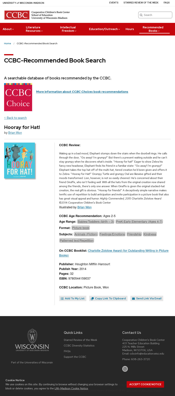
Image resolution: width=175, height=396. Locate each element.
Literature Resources (33, 29)
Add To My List (74, 298)
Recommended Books (153, 29)
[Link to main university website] (32, 351)
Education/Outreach (103, 29)
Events (113, 2)
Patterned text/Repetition (76, 240)
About (7, 29)
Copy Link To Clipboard (110, 298)
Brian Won (15, 133)
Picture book (80, 227)
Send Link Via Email (148, 298)
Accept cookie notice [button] (145, 384)
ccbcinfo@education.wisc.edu (147, 353)
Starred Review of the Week (141, 2)
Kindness (150, 234)
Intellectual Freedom (68, 29)
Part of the (32, 362)
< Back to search (15, 118)
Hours (130, 29)
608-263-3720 (140, 359)
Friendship (134, 234)
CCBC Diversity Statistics (79, 345)
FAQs (167, 2)
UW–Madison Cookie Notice (71, 388)
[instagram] (125, 369)
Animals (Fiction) (86, 234)
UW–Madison (23, 3)
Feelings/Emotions (112, 234)
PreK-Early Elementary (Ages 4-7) (139, 221)
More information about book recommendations (82, 92)
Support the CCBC (75, 357)
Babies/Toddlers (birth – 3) (96, 221)
